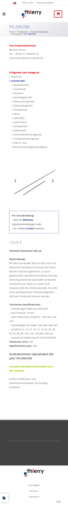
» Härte (16, 113)
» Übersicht (15, 76)
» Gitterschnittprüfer (23, 101)
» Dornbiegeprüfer (22, 97)
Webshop (28, 219)
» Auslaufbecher (21, 84)
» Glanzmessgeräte (22, 105)
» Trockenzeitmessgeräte (25, 138)
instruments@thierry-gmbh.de (26, 58)
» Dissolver (18, 93)
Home (12, 31)
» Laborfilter (18, 118)
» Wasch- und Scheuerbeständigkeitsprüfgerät (30, 144)
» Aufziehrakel (17, 80)
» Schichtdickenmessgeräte (27, 134)
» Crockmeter (19, 89)
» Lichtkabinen (20, 126)
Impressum (34, 491)
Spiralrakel (17, 33)
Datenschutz (34, 496)
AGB (58, 501)
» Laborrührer (19, 122)
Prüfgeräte (23, 31)
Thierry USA (27, 2)
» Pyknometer (19, 130)
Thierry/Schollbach (45, 2)
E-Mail (30, 228)
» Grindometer (20, 109)
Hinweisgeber (34, 485)
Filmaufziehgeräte (39, 31)
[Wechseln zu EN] (15, 2)
